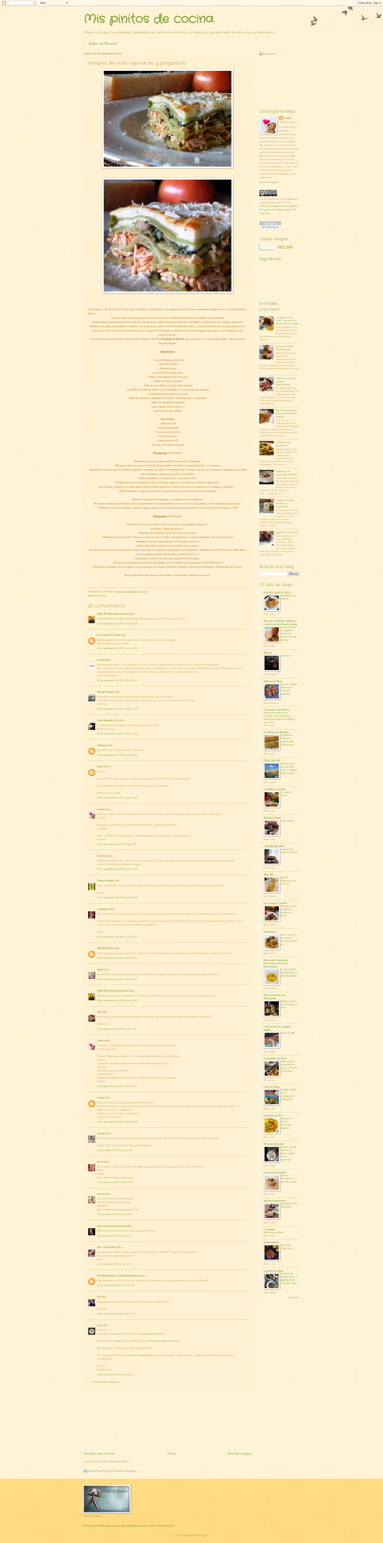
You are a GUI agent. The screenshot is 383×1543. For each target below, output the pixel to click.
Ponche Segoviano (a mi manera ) (288, 880)
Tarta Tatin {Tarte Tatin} (287, 1247)
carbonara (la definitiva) (283, 444)
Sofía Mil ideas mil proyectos (113, 613)
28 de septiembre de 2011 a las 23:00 (117, 1000)
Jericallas (285, 655)
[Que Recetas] (267, 53)
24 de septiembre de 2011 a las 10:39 (117, 623)
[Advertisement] (167, 1421)
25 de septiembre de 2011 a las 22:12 (117, 897)
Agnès (100, 969)
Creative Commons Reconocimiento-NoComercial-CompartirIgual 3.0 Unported (279, 210)
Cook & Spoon (272, 1086)
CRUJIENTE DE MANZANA (289, 1205)
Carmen (101, 659)
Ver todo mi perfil (268, 182)
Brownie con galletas (273, 1232)
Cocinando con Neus (275, 1058)
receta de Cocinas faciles (139, 1355)
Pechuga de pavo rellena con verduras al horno (289, 911)
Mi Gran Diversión (274, 1144)
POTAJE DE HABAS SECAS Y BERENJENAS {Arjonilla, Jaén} (289, 1278)
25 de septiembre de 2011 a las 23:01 (117, 936)
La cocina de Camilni (109, 635)
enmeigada (103, 909)
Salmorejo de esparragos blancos (286, 473)
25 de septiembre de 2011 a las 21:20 (117, 869)
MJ (99, 1296)
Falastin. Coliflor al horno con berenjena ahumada (289, 689)
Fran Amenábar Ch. (108, 720)
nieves (100, 1161)
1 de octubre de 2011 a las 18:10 (114, 1182)
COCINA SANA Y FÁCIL (277, 592)
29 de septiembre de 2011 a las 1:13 (116, 1029)
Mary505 (269, 874)
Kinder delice (287, 820)
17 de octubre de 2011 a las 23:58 (115, 1285)
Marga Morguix (106, 692)
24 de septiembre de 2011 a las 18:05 (117, 755)
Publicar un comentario (106, 1382)
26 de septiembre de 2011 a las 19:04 (117, 958)
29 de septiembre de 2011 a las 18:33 (117, 1121)
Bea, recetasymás (106, 1247)
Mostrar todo (293, 1297)
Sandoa (101, 809)
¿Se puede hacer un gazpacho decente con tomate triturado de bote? (288, 633)
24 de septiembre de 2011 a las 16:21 (117, 680)
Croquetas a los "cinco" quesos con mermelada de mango (287, 320)
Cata (99, 1325)
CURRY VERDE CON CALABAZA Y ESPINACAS (288, 1094)
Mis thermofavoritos (275, 1200)
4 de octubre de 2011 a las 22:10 (114, 1264)
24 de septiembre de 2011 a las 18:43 (117, 797)
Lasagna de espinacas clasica (163, 1340)
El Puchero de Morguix (276, 732)
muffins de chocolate (287, 532)
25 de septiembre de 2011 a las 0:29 (116, 844)
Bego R (101, 766)
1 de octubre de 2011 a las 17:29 (114, 1150)
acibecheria (270, 931)
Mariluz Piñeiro (106, 948)
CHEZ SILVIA (272, 760)
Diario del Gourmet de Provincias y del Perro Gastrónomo (276, 963)
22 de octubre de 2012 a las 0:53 (115, 1374)
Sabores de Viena (273, 681)
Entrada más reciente (99, 1453)
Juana (100, 1097)
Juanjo (101, 1133)
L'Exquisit (269, 1229)
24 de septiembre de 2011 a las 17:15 (117, 708)
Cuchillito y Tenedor (275, 789)
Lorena (101, 1193)
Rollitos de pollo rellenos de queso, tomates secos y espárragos (288, 1153)
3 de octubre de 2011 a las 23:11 (114, 1235)
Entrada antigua (239, 1453)
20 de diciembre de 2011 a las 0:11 (116, 1313)
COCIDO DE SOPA (274, 846)
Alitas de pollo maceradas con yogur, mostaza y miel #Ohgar (289, 1066)
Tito (99, 1012)
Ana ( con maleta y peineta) (112, 1226)
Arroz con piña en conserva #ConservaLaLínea (289, 939)
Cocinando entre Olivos (276, 709)
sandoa (291, 199)
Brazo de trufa (288, 1032)
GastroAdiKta (271, 1242)
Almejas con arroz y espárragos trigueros (286, 1123)
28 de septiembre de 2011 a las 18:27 (117, 979)
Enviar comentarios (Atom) (113, 1461)
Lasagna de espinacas (152, 1333)
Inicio (171, 1453)
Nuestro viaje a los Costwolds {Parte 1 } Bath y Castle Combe (289, 768)
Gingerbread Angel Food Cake (289, 851)
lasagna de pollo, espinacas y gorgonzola (285, 503)
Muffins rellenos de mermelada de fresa (289, 1004)
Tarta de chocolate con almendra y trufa (289, 1178)
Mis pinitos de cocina (149, 19)
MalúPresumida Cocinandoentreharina (118, 1275)
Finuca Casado (105, 880)
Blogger (203, 1535)
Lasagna (117, 1340)
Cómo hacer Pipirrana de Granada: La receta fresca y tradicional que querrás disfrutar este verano (279, 717)
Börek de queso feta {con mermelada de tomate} (286, 413)
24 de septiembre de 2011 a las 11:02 (117, 648)
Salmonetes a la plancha (288, 597)
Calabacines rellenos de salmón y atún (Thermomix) (287, 740)
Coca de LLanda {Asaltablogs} (285, 348)
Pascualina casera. (286, 794)
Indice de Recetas (103, 43)
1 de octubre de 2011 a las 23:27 (114, 1214)
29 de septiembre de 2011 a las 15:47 (117, 1086)
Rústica (268, 652)
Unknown (102, 745)
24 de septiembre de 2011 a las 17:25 (117, 733)
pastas (103, 595)
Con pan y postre (273, 1115)
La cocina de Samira (275, 1172)
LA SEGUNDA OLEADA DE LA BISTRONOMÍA (289, 972)
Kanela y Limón (272, 817)
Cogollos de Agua (273, 1270)
